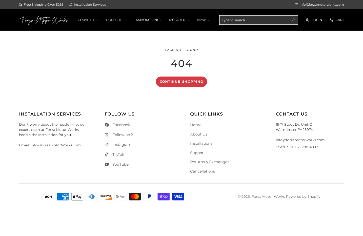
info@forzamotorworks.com (322, 4)
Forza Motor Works (268, 196)
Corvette (86, 20)
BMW (201, 20)
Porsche (114, 20)
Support (197, 152)
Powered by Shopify (303, 196)
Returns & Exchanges (209, 161)
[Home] (43, 20)
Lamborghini (146, 20)
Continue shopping (181, 81)
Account (313, 20)
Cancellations (202, 171)
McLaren (177, 20)
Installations (201, 143)
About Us (198, 134)
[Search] (293, 20)
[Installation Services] (87, 4)
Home (196, 124)
